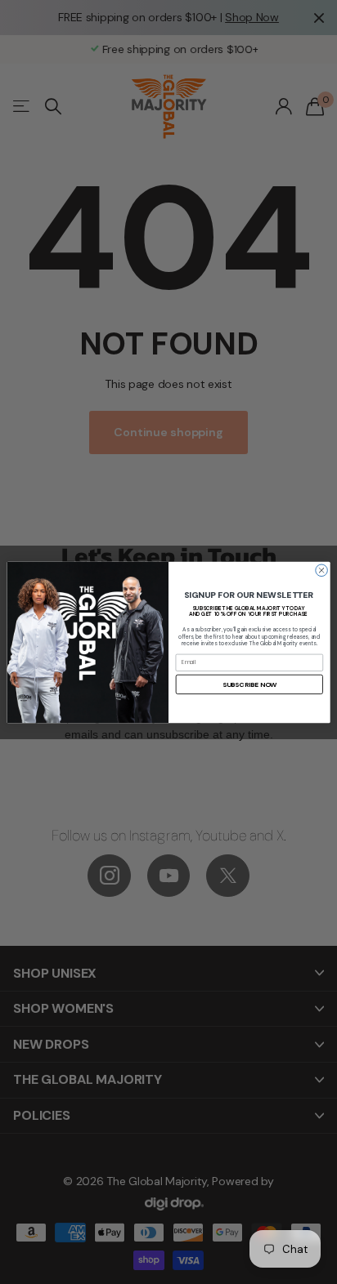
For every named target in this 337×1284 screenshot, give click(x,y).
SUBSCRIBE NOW (249, 684)
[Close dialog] (322, 570)
